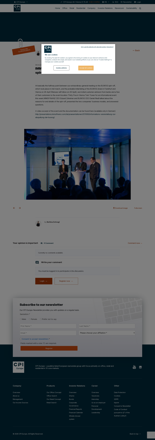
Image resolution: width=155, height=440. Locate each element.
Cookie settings (61, 68)
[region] (78, 59)
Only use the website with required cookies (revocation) (97, 47)
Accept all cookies (86, 68)
